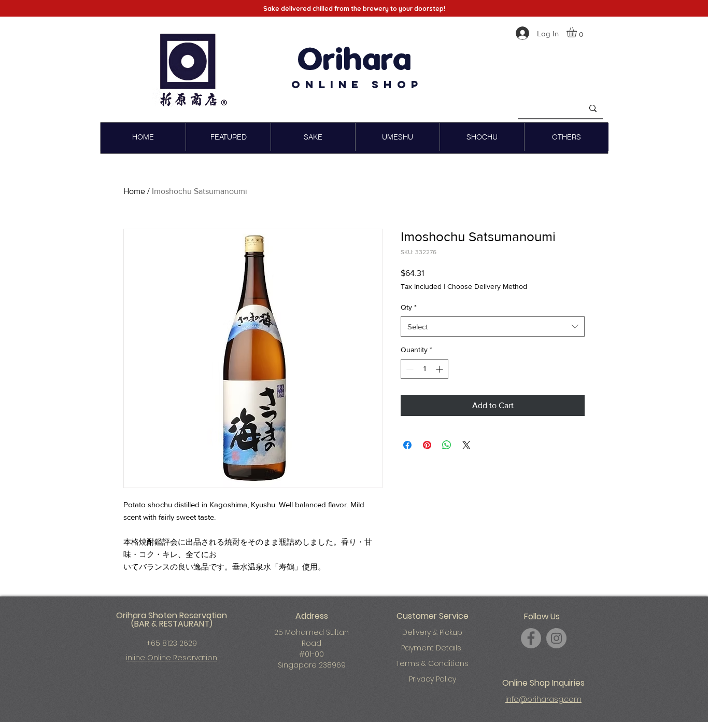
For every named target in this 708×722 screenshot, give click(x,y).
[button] (578, 32)
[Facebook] (531, 638)
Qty (409, 307)
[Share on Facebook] (407, 445)
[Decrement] (408, 369)
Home (134, 191)
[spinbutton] (424, 369)
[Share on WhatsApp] (447, 445)
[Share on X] (466, 445)
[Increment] (440, 369)
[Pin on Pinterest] (427, 445)
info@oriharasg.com (543, 699)
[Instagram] (556, 638)
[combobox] (493, 326)
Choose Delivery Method (487, 286)
